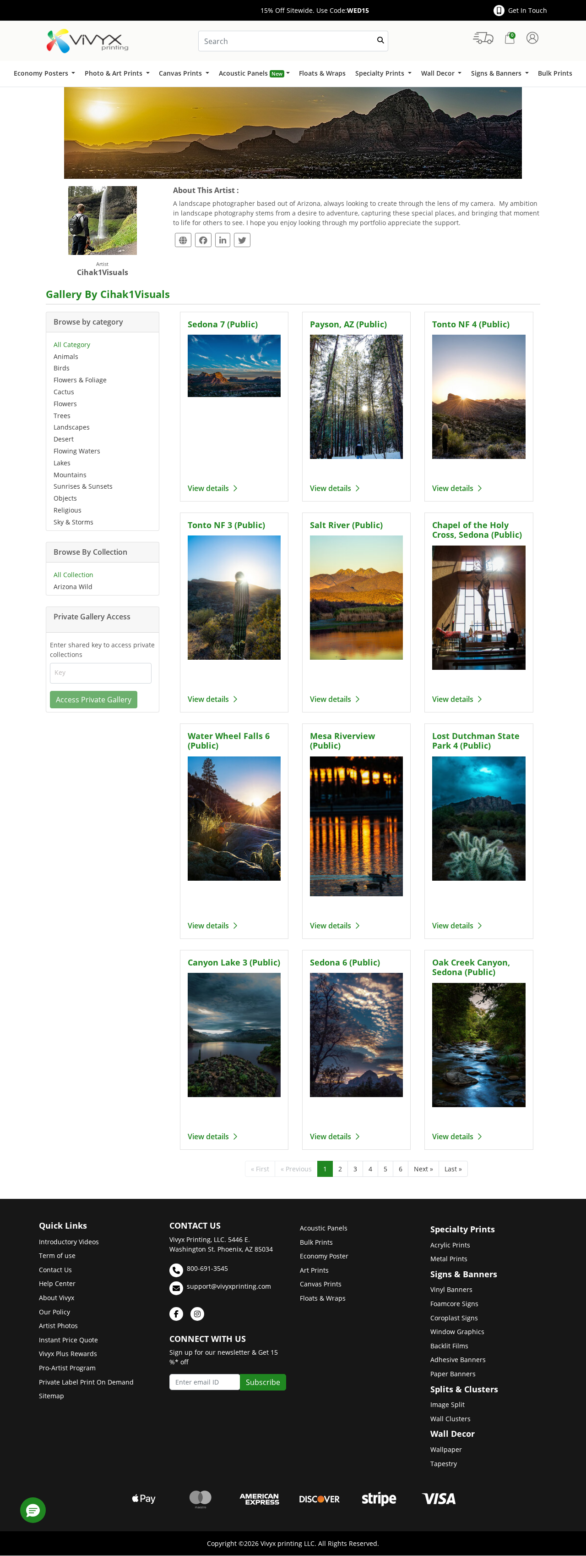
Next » (423, 1168)
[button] (33, 1510)
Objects (65, 498)
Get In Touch (527, 10)
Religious (67, 510)
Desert (64, 439)
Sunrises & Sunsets (83, 486)
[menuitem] (44, 74)
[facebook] (176, 1314)
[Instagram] (197, 1314)
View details (209, 488)
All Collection (73, 574)
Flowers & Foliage (80, 379)
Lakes (62, 462)
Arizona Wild (73, 586)
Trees (62, 415)
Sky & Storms (73, 522)
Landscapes (72, 427)
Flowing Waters (77, 451)
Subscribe (263, 1382)
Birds (62, 368)
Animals (66, 356)
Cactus (64, 391)
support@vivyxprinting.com (229, 1286)
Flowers (65, 403)
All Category (72, 344)
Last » (453, 1168)
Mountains (70, 474)
